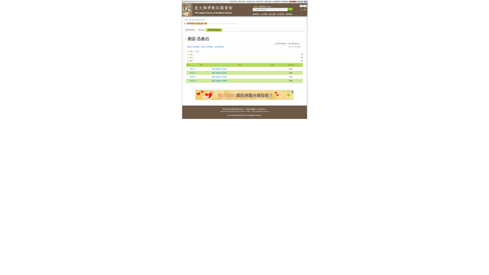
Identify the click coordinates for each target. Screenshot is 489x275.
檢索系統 (256, 14)
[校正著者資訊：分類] (302, 58)
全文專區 (264, 14)
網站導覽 (233, 2)
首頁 (186, 20)
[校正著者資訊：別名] (302, 55)
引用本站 (284, 2)
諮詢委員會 (251, 2)
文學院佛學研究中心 (237, 109)
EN (305, 6)
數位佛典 (272, 14)
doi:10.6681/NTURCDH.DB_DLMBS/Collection (244, 115)
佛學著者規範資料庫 (197, 20)
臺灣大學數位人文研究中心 (256, 109)
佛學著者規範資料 (214, 30)
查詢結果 (201, 30)
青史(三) (193, 77)
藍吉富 (224, 69)
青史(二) (193, 73)
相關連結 (289, 14)
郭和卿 (224, 81)
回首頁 (300, 2)
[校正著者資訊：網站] (302, 61)
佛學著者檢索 (190, 30)
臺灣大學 (226, 109)
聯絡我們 (259, 2)
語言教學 (280, 14)
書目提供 (268, 2)
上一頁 (303, 10)
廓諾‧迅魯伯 (216, 69)
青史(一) (193, 69)
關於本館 (241, 2)
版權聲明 (276, 2)
